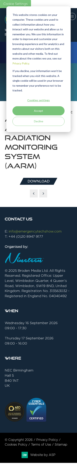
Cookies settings (38, 100)
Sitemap (61, 444)
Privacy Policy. (21, 63)
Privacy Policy (47, 439)
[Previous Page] (34, 193)
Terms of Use (41, 444)
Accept (38, 110)
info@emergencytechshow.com (35, 231)
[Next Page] (43, 193)
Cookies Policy (16, 444)
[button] (72, 16)
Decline (38, 121)
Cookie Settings (15, 4)
